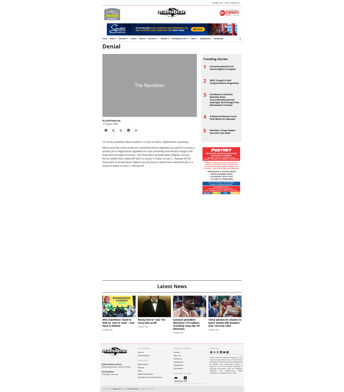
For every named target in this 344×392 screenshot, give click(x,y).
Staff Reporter (113, 120)
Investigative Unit (179, 38)
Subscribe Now (217, 3)
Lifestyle (163, 38)
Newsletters (178, 365)
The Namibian (132, 389)
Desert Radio (143, 364)
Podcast (141, 367)
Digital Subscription (232, 3)
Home (105, 38)
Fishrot (133, 38)
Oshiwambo (218, 38)
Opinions (152, 38)
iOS (185, 381)
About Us (177, 355)
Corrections (178, 368)
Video (140, 371)
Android (178, 381)
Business (122, 38)
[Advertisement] (149, 176)
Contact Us (178, 359)
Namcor (142, 38)
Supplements (205, 38)
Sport (193, 38)
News (112, 38)
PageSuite (117, 389)
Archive (141, 352)
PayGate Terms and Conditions (150, 377)
